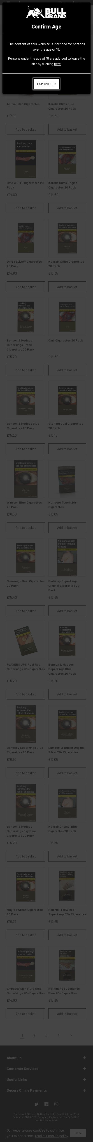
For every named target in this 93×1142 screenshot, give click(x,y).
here (57, 63)
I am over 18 (46, 84)
